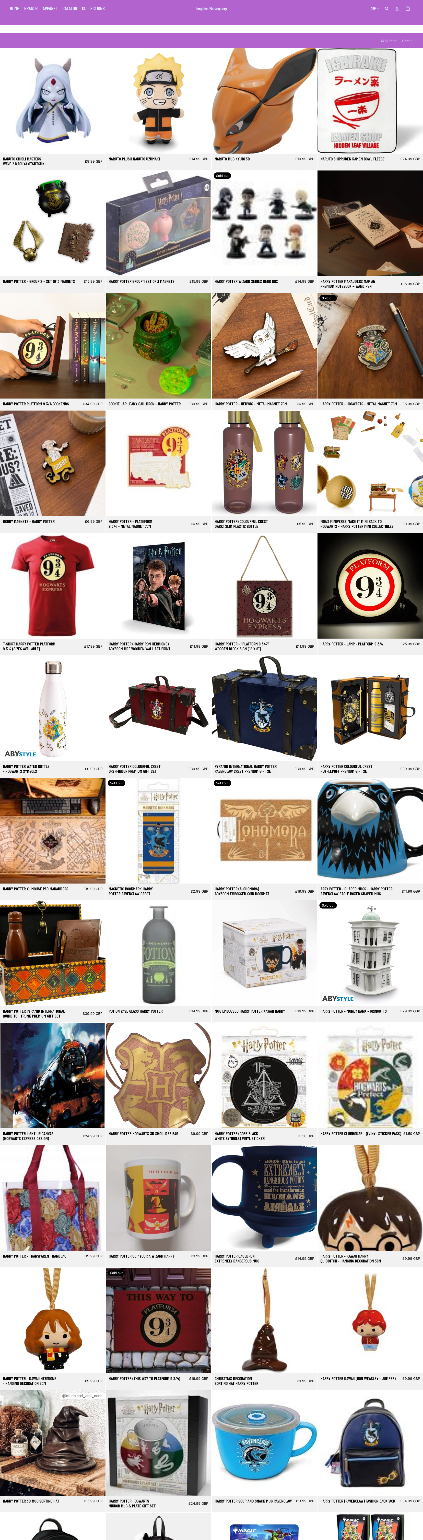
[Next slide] (310, 101)
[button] (407, 40)
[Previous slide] (219, 101)
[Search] (386, 8)
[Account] (397, 8)
